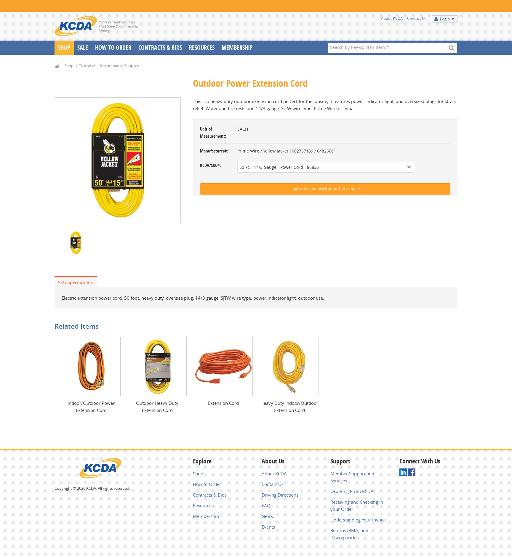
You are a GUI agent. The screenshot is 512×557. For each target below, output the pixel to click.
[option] (118, 160)
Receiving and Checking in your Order (356, 505)
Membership (237, 48)
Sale (82, 48)
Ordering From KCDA (352, 491)
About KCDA (392, 18)
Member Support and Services (352, 477)
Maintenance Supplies (119, 65)
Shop (64, 48)
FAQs (267, 505)
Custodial (87, 65)
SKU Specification (75, 282)
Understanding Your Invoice (358, 520)
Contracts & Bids (160, 48)
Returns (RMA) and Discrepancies (349, 533)
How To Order (113, 48)
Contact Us (416, 18)
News (267, 516)
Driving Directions (280, 495)
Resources (202, 48)
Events (268, 527)
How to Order (207, 484)
